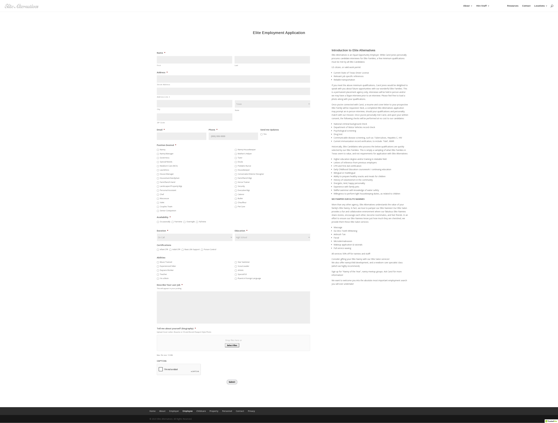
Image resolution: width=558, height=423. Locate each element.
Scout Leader (243, 266)
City (158, 109)
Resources (512, 6)
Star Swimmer (244, 262)
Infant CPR (164, 249)
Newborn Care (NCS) (169, 166)
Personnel (227, 411)
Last (236, 65)
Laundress (164, 170)
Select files (232, 345)
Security (241, 186)
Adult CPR (176, 249)
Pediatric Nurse (244, 166)
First (159, 65)
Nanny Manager (167, 153)
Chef (162, 194)
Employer (174, 411)
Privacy (251, 411)
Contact (526, 6)
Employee (188, 411)
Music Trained (166, 262)
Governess (164, 157)
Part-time (178, 221)
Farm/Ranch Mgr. (245, 178)
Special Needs (166, 162)
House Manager (167, 174)
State (237, 110)
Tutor (240, 157)
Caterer (241, 194)
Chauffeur (242, 202)
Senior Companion (168, 210)
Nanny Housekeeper (247, 149)
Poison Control (210, 249)
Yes (265, 134)
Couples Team (166, 206)
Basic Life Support (192, 249)
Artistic (241, 270)
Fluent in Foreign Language (249, 278)
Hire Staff (481, 6)
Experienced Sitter (168, 266)
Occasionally (165, 221)
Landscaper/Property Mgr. (171, 186)
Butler (240, 198)
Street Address (163, 84)
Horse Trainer (244, 182)
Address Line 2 (163, 97)
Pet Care (241, 206)
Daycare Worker (167, 270)
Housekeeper (244, 170)
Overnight (190, 221)
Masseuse (164, 198)
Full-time (202, 221)
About (466, 6)
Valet (162, 202)
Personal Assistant (168, 190)
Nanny (162, 149)
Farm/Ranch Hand (167, 182)
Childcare (201, 411)
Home (152, 411)
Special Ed (242, 274)
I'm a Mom (164, 278)
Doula (240, 162)
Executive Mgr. (244, 190)
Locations (539, 6)
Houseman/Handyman (169, 178)
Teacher (163, 274)
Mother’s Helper (245, 153)
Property (214, 411)
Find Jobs (498, 6)
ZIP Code (161, 122)
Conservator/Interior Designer (251, 174)
